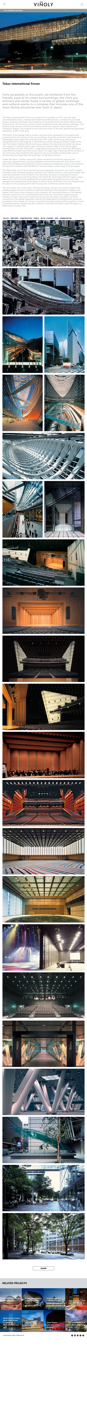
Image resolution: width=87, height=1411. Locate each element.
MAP (56, 218)
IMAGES (6, 218)
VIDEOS (36, 218)
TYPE (5, 10)
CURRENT (11, 10)
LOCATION (18, 10)
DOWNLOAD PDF (66, 218)
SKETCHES (14, 218)
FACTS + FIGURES (47, 218)
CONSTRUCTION (26, 218)
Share (43, 1268)
